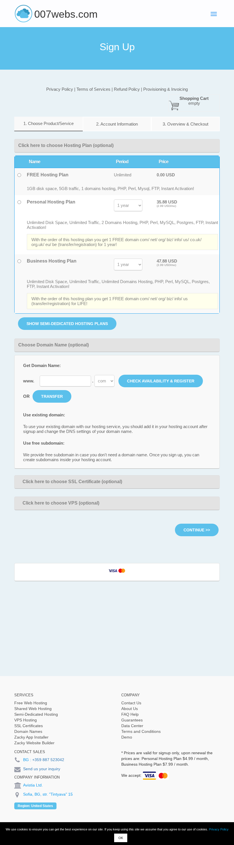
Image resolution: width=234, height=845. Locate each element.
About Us (129, 708)
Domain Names (28, 731)
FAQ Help (130, 714)
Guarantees (132, 720)
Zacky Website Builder (34, 743)
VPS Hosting (25, 720)
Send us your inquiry (41, 769)
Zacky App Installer (31, 737)
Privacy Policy (219, 829)
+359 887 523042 (48, 759)
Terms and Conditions (141, 731)
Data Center (132, 725)
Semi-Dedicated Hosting (36, 714)
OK (120, 838)
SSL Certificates (28, 725)
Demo (126, 737)
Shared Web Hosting (33, 708)
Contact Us (131, 703)
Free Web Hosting (30, 703)
